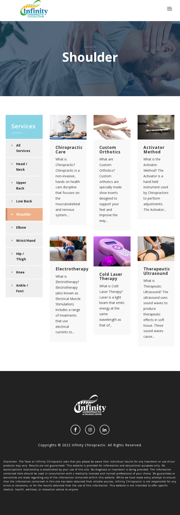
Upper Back (21, 185)
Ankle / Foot (22, 288)
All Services (23, 148)
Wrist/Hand (25, 240)
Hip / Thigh (21, 256)
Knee (20, 272)
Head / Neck (21, 167)
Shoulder (23, 214)
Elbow (21, 227)
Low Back (24, 201)
